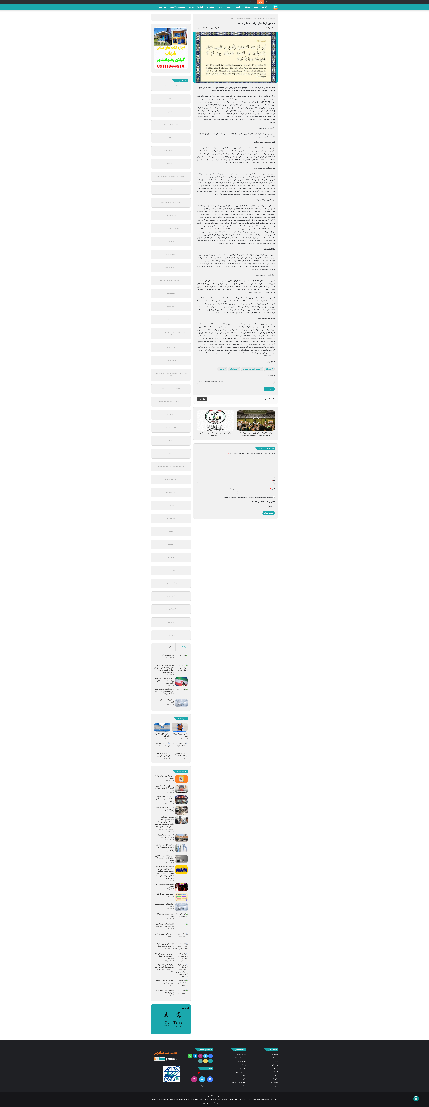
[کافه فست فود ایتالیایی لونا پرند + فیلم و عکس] (181, 838)
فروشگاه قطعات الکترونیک (171, 583)
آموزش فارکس (170, 596)
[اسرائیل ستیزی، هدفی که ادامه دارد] (162, 727)
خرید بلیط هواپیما (170, 492)
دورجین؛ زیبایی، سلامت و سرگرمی (171, 228)
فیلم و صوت (162, 7)
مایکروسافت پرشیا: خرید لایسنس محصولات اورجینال (171, 389)
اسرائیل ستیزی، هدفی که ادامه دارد (162, 735)
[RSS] (200, 1061)
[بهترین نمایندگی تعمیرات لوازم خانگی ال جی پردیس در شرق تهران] (181, 859)
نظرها (157, 647)
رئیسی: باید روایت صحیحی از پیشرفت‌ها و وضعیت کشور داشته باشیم (164, 680)
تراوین (170, 453)
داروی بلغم (170, 441)
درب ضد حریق (171, 319)
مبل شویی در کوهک (171, 360)
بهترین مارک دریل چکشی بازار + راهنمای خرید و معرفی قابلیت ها (164, 956)
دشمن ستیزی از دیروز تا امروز (180, 735)
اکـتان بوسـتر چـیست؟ (171, 267)
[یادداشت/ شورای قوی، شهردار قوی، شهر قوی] (162, 746)
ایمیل (272, 489)
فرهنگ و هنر (210, 7)
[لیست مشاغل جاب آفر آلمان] (181, 897)
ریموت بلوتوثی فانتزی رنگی (171, 479)
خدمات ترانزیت (171, 293)
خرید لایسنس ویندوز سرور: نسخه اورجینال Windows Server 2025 (171, 333)
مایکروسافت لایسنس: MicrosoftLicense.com (171, 402)
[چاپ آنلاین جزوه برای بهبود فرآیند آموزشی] (181, 810)
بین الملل (247, 7)
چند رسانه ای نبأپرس (167, 655)
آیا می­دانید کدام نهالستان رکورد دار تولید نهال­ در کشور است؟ (164, 925)
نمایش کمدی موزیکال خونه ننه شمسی (164, 777)
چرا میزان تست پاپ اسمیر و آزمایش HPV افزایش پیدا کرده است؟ (164, 788)
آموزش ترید (171, 544)
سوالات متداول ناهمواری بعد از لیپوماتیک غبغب (164, 991)
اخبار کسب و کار (171, 518)
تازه (169, 647)
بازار (244, 1079)
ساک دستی (171, 531)
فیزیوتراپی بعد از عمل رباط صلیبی (165, 915)
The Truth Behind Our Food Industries (171, 280)
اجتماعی (228, 7)
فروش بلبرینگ (170, 415)
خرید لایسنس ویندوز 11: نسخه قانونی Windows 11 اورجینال (171, 177)
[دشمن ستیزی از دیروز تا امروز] (180, 727)
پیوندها (243, 1086)
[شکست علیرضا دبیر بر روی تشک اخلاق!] (180, 746)
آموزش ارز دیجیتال (171, 609)
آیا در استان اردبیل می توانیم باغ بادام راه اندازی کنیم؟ (165, 945)
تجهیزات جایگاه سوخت (171, 86)
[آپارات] (210, 1061)
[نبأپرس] (275, 7)
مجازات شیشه (170, 164)
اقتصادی (237, 7)
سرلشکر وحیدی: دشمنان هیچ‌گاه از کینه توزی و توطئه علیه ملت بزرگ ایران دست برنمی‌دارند (228, 2)
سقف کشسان (170, 306)
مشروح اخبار (242, 1061)
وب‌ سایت (231, 489)
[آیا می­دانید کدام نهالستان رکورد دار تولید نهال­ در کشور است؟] (181, 927)
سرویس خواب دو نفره (171, 635)
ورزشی (220, 7)
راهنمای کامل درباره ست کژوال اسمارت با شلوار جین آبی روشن (164, 847)
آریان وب (208, 1096)
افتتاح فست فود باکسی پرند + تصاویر (164, 885)
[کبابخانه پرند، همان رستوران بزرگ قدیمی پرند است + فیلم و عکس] (181, 799)
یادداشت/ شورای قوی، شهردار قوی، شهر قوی (163, 754)
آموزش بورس (171, 557)
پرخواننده (183, 647)
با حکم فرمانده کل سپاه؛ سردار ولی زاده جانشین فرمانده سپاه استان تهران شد (164, 691)
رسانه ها (191, 7)
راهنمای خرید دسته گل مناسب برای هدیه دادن (164, 981)
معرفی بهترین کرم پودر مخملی (164, 934)
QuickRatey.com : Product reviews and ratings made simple (171, 374)
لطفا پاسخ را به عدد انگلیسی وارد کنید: (263, 502)
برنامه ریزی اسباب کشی (171, 428)
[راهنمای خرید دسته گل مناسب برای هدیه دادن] (181, 983)
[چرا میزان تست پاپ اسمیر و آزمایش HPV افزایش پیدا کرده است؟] (181, 789)
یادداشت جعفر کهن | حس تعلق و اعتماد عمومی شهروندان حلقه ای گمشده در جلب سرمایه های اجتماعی (164, 669)
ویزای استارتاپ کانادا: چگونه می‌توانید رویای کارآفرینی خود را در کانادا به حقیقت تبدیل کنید (164, 968)
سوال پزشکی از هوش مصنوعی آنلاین (164, 701)
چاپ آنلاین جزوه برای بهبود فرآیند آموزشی (165, 808)
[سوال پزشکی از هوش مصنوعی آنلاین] (181, 703)
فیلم (244, 1075)
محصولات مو (171, 99)
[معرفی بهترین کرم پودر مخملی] (181, 937)
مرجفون (221, 369)
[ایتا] (205, 1061)
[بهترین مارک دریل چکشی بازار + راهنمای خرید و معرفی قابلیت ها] (181, 957)
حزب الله (269, 369)
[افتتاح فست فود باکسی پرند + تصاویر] (181, 887)
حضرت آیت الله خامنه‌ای (251, 369)
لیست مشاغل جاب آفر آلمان (165, 894)
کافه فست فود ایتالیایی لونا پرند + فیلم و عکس (165, 836)
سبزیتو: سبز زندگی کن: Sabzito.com (170, 202)
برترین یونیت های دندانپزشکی (170, 125)
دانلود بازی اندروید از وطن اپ (171, 151)
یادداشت (243, 1065)
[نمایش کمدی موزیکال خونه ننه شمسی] (181, 779)
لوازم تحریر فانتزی (170, 254)
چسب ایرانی (171, 622)
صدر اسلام (233, 369)
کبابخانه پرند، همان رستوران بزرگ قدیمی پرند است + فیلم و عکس (164, 798)
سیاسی (256, 7)
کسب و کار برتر (241, 1072)
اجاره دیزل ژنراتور (171, 347)
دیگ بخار (171, 112)
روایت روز (243, 1068)
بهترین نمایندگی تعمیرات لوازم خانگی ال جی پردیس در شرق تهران (164, 858)
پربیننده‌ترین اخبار (240, 1058)
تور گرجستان (171, 241)
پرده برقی (171, 190)
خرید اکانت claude (171, 215)
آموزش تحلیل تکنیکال (171, 570)
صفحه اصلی (274, 1054)
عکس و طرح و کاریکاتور (177, 7)
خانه (263, 7)
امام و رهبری (260, 18)
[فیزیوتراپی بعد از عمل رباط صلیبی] (181, 917)
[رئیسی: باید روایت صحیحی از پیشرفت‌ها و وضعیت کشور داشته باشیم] (181, 681)
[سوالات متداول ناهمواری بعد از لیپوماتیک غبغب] (181, 993)
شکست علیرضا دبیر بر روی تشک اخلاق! (181, 754)
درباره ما (275, 1086)
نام (273, 480)
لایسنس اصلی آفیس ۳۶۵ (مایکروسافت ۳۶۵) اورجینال (171, 466)
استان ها (200, 7)
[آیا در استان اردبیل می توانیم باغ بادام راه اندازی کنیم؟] (181, 947)
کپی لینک (269, 389)
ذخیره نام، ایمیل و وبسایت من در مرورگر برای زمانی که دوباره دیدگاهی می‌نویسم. (248, 497)
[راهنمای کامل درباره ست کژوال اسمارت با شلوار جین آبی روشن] (181, 848)
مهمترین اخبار (241, 1054)
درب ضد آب (171, 505)
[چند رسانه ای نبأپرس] (181, 658)
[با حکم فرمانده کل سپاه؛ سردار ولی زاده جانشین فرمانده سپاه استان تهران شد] (181, 692)
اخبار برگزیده (274, 1058)
